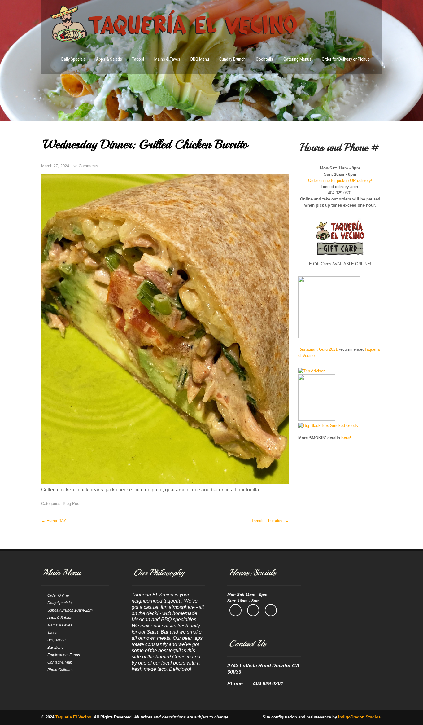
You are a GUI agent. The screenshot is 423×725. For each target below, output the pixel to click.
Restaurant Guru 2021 (318, 349)
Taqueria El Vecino (73, 717)
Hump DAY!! (55, 520)
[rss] (271, 610)
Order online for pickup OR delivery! (340, 180)
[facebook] (235, 610)
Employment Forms (63, 655)
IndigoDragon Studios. (360, 717)
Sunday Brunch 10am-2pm (70, 610)
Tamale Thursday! (270, 520)
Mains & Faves (167, 59)
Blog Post (72, 503)
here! (346, 438)
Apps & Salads (109, 59)
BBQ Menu (199, 59)
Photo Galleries (60, 670)
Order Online (58, 595)
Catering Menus (297, 59)
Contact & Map (59, 662)
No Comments (85, 166)
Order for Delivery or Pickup (346, 59)
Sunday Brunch (232, 59)
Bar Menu (55, 647)
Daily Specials (73, 59)
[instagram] (253, 610)
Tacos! (138, 59)
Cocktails (264, 59)
